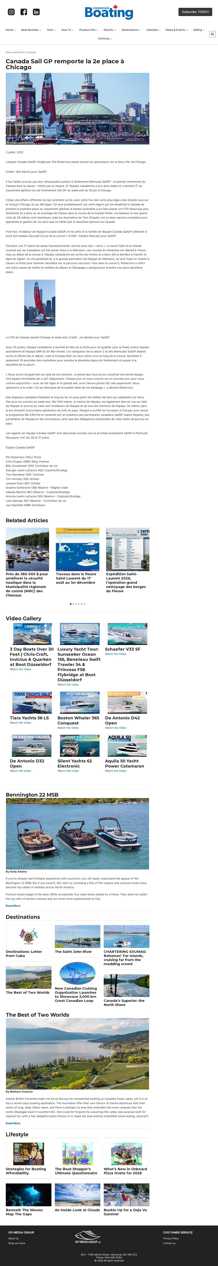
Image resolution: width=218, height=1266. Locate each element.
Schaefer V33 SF (122, 649)
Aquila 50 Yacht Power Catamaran (124, 764)
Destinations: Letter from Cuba (24, 954)
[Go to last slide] (11, 564)
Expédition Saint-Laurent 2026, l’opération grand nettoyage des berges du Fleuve (126, 582)
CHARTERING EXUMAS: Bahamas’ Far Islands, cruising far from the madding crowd (125, 958)
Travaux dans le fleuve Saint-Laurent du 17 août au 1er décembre (76, 578)
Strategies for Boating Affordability (26, 1171)
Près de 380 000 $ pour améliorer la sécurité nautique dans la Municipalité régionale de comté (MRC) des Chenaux (27, 584)
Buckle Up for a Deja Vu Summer (125, 1212)
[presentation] (27, 549)
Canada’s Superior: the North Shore (124, 1003)
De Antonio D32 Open (27, 764)
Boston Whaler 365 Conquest (78, 720)
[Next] (144, 564)
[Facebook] (23, 11)
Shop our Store (16, 1243)
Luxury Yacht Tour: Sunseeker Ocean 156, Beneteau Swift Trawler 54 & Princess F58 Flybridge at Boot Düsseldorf (79, 664)
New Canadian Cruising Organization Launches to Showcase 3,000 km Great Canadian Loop (76, 994)
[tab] (71, 604)
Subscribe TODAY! (195, 12)
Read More (13, 905)
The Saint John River (73, 952)
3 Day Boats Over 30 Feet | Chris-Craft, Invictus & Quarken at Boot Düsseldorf (32, 657)
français (31, 52)
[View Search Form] (212, 34)
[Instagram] (11, 11)
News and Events (15, 52)
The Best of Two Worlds (28, 992)
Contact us (169, 1243)
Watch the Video (20, 669)
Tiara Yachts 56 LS (29, 717)
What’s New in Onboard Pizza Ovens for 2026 (125, 1171)
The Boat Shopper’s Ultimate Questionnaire (76, 1171)
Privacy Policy (171, 1238)
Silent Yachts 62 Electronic (75, 764)
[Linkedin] (36, 11)
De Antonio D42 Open (122, 720)
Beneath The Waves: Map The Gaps (24, 1212)
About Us (13, 1238)
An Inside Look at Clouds (77, 1210)
